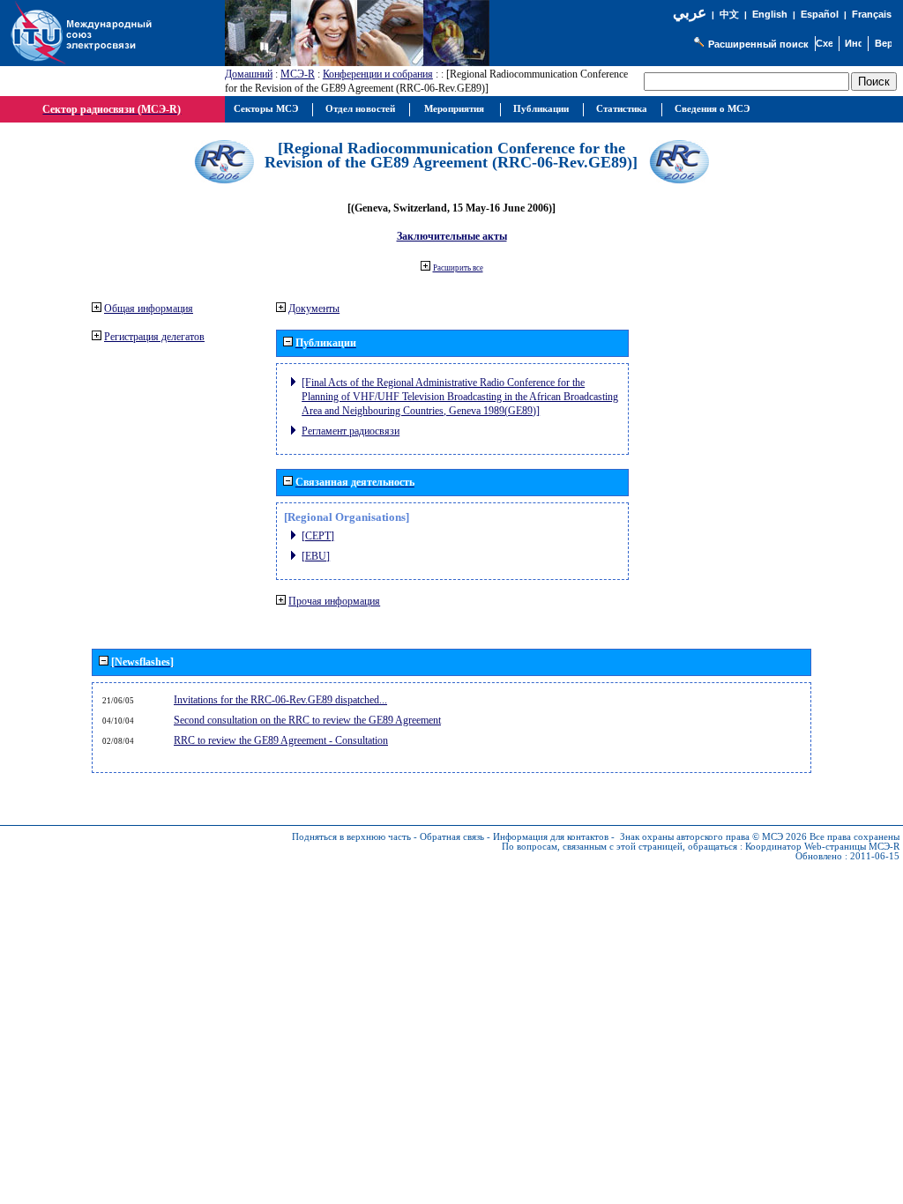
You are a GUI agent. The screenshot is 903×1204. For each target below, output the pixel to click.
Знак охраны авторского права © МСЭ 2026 (713, 837)
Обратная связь (452, 837)
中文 (729, 14)
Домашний (248, 74)
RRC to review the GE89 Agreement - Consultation (281, 740)
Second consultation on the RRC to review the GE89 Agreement (307, 720)
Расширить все (458, 268)
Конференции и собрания (378, 74)
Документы (314, 308)
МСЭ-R (297, 74)
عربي (689, 12)
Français (872, 14)
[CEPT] (318, 536)
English (769, 14)
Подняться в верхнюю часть (351, 837)
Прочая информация (334, 601)
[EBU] (316, 556)
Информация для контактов (550, 837)
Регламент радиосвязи (350, 431)
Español (820, 14)
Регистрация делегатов (154, 337)
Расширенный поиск (758, 44)
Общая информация (148, 308)
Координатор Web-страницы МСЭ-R (822, 846)
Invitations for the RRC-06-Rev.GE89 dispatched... (280, 700)
